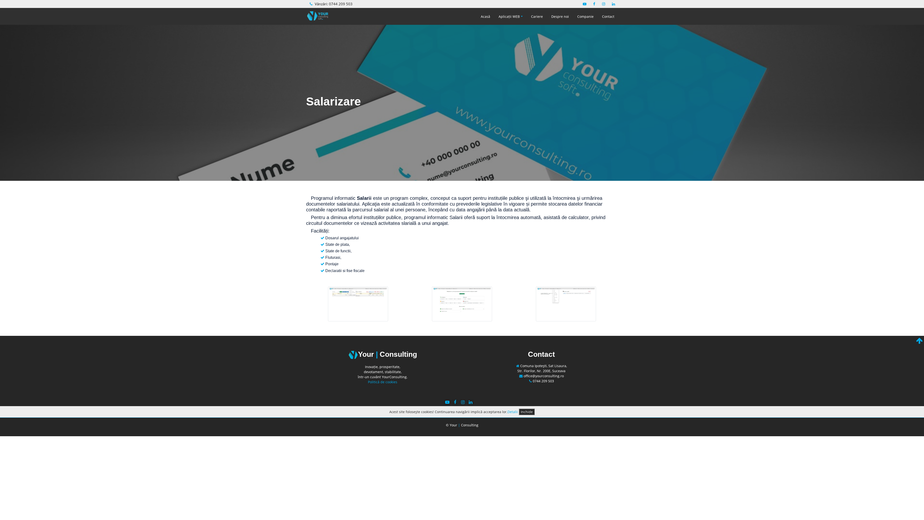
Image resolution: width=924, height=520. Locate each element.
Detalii (512, 412)
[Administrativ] (358, 303)
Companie (585, 16)
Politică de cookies (382, 382)
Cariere (537, 16)
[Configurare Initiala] (462, 303)
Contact (608, 16)
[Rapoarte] (566, 303)
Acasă (485, 16)
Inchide (527, 412)
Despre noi (560, 16)
